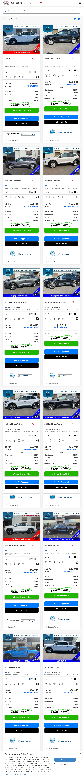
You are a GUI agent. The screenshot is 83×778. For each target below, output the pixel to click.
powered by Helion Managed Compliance (17, 774)
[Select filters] (75, 18)
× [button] (80, 753)
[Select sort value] (78, 19)
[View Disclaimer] (23, 77)
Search (75, 11)
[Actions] (37, 59)
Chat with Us (21, 123)
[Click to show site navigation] (80, 3)
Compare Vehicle (13, 140)
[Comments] (37, 77)
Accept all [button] (65, 760)
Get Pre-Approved (21, 118)
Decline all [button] (65, 765)
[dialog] (41, 764)
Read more (47, 771)
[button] (38, 39)
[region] (22, 96)
